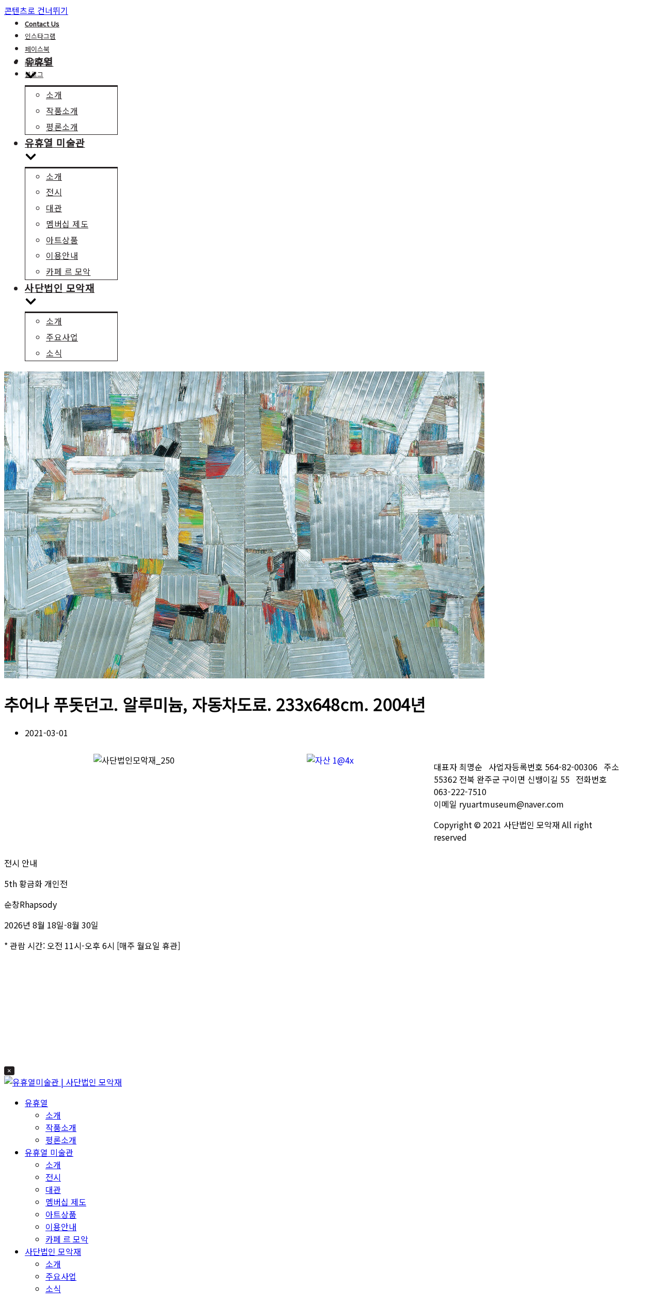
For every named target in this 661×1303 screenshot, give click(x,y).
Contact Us (42, 23)
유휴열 (36, 1102)
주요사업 (62, 337)
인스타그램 (40, 36)
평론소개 (62, 126)
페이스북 (37, 49)
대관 (54, 207)
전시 (54, 191)
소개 (54, 94)
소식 (54, 353)
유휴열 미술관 (49, 1152)
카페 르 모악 (68, 271)
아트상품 (62, 240)
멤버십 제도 (67, 224)
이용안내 (62, 255)
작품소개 (62, 110)
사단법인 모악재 (53, 1251)
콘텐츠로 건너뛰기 (36, 10)
